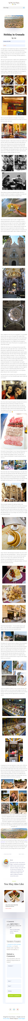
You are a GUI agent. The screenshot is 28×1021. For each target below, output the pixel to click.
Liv (12, 860)
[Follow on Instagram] (14, 1009)
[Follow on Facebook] (10, 1009)
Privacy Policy (6, 1018)
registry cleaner (14, 924)
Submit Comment (14, 995)
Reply (18, 936)
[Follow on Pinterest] (17, 1009)
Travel (4, 45)
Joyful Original (21, 1018)
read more (8, 908)
